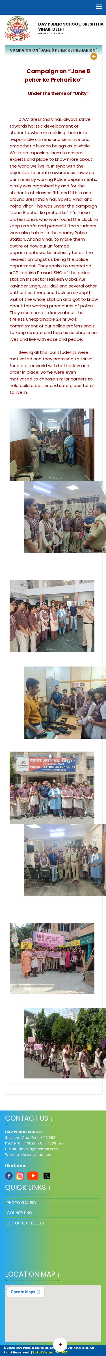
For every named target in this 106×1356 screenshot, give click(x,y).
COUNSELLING (19, 1213)
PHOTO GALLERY (21, 1202)
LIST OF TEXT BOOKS (25, 1223)
